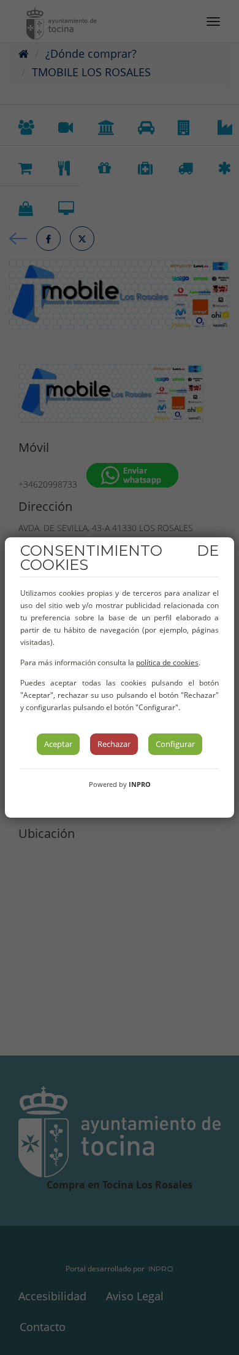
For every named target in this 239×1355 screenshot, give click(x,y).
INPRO (140, 784)
